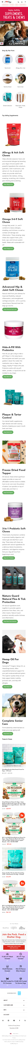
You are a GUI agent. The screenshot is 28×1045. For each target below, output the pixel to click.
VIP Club (11, 4)
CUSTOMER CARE (8, 1005)
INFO (5, 1010)
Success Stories (22, 4)
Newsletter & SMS (14, 1028)
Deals (17, 4)
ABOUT (5, 1000)
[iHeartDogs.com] (8, 2)
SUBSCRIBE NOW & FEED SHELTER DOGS (14, 947)
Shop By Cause (5, 4)
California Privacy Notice (14, 1025)
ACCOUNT (6, 1014)
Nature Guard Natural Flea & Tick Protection (14, 599)
